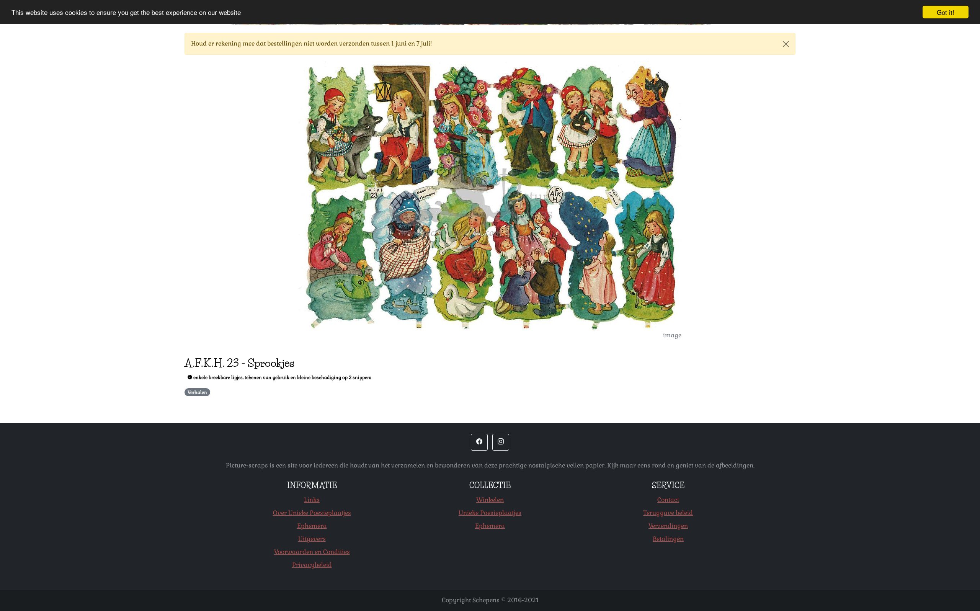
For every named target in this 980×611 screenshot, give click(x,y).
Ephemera (312, 526)
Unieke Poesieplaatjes (490, 513)
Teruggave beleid (668, 513)
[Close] (786, 44)
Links (312, 500)
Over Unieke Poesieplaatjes (312, 513)
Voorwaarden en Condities (312, 552)
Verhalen (197, 392)
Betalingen (668, 539)
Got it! (945, 12)
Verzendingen (668, 526)
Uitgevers (312, 539)
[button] (479, 442)
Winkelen (490, 500)
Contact (668, 500)
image (672, 335)
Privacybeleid (312, 565)
